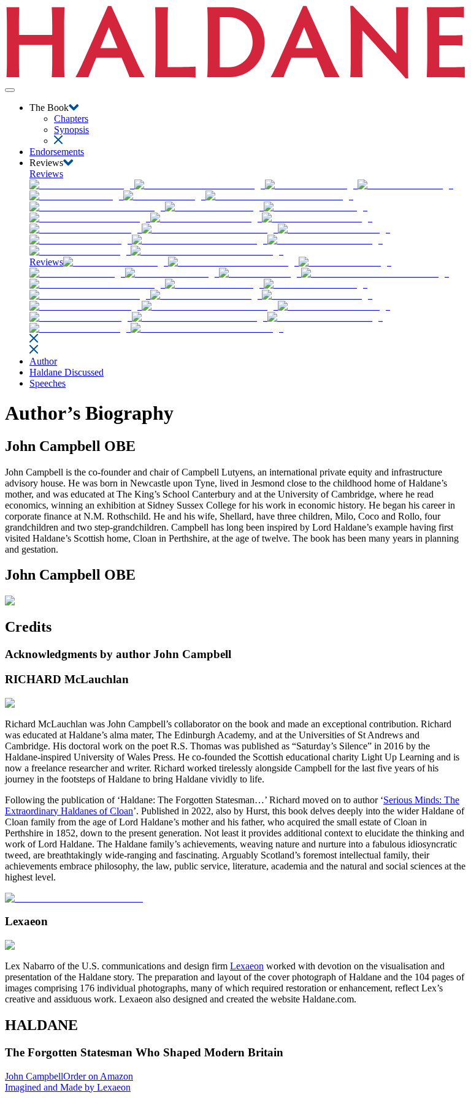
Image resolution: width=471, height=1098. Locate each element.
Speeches (47, 383)
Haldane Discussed (66, 372)
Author (43, 361)
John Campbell (34, 1076)
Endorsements (56, 151)
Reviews (46, 173)
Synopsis (71, 129)
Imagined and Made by (68, 1087)
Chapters (71, 118)
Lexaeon (247, 966)
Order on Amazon (98, 1076)
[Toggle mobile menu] (10, 90)
